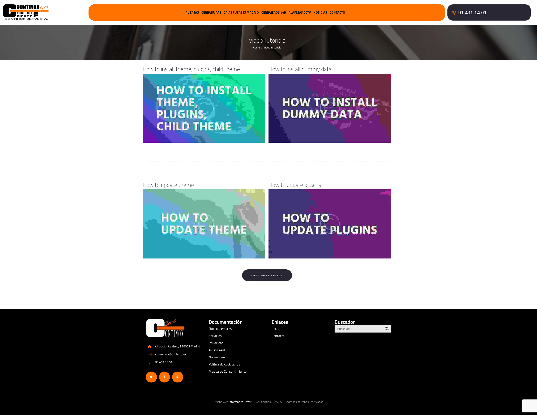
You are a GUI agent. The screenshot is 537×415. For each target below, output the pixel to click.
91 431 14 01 (163, 362)
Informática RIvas (240, 402)
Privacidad (216, 343)
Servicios (215, 335)
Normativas (217, 357)
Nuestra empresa (221, 328)
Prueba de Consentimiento (227, 371)
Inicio (275, 328)
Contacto (278, 335)
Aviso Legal (217, 350)
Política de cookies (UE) (225, 364)
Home (256, 47)
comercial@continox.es (170, 354)
